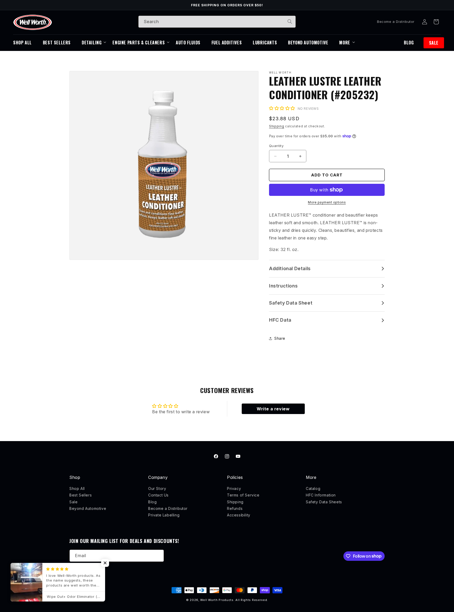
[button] (436, 22)
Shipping (276, 126)
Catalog (313, 488)
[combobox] (217, 22)
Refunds (235, 508)
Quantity (276, 146)
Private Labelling (163, 515)
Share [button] (279, 338)
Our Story (157, 488)
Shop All (77, 488)
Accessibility (238, 515)
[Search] (290, 21)
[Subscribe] (158, 556)
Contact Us (158, 495)
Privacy (234, 488)
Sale (73, 502)
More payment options (327, 202)
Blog (152, 502)
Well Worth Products (216, 600)
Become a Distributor (396, 21)
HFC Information (321, 495)
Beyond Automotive (87, 508)
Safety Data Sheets (324, 502)
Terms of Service (243, 495)
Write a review (273, 408)
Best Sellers (80, 495)
